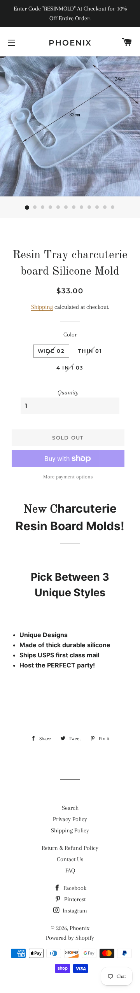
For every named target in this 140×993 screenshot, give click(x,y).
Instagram (74, 910)
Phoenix (70, 42)
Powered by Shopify (70, 937)
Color (70, 334)
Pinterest (74, 899)
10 (97, 208)
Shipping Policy (70, 830)
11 (105, 208)
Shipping (42, 306)
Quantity (68, 392)
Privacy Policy (70, 819)
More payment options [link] (68, 477)
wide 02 (51, 351)
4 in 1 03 (70, 367)
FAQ (70, 870)
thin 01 (90, 351)
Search (70, 807)
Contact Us (70, 859)
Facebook (74, 887)
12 (113, 208)
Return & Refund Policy (70, 847)
